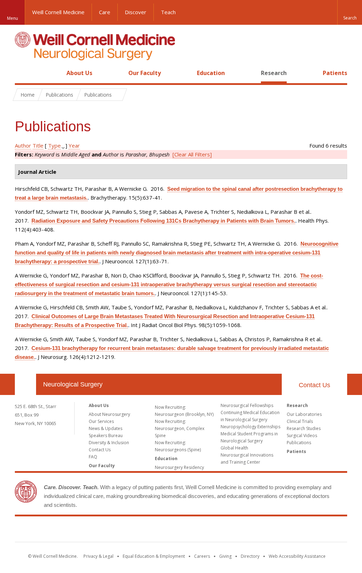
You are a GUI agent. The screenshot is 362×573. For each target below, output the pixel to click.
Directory (250, 556)
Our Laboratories (304, 414)
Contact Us (314, 385)
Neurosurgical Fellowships (247, 405)
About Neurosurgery (109, 414)
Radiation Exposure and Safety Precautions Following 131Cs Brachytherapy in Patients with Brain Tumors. (163, 221)
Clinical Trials (300, 421)
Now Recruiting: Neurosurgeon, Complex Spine (179, 428)
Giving (225, 556)
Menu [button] (12, 18)
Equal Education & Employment (154, 556)
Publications (299, 443)
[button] (349, 12)
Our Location (25, 384)
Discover (135, 12)
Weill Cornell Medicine (58, 12)
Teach (168, 12)
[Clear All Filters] (192, 154)
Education (211, 73)
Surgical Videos (302, 435)
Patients (335, 73)
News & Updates (105, 428)
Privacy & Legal (98, 556)
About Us (79, 73)
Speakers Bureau (106, 435)
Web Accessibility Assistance (297, 556)
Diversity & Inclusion (109, 443)
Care (104, 12)
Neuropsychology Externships (250, 427)
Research (274, 73)
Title (38, 145)
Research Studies (304, 428)
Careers (202, 556)
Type (54, 145)
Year (74, 145)
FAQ (93, 457)
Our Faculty (144, 73)
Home (22, 73)
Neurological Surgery (73, 384)
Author (23, 145)
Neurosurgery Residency (179, 467)
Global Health (234, 448)
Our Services (101, 421)
